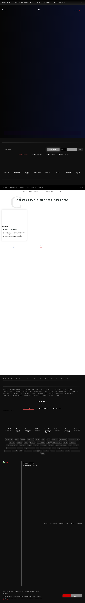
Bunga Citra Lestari (47, 173)
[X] (67, 187)
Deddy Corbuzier (37, 172)
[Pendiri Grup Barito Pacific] (77, 421)
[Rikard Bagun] (17, 164)
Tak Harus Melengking (37, 429)
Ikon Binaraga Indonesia (57, 429)
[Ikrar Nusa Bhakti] (27, 164)
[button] (80, 2)
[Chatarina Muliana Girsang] (14, 218)
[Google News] (74, 187)
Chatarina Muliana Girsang (10, 229)
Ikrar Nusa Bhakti (27, 173)
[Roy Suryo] (58, 164)
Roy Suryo (58, 172)
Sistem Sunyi (27, 191)
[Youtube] (70, 187)
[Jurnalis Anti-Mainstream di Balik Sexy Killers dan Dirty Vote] (47, 421)
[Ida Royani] (68, 164)
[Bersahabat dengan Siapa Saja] (27, 421)
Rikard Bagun (17, 172)
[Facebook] (60, 187)
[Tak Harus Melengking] (37, 421)
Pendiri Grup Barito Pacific (77, 429)
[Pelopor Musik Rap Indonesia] (8, 421)
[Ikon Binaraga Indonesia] (57, 421)
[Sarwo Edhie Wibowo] (78, 164)
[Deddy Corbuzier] (37, 164)
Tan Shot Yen (6, 172)
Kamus (36, 191)
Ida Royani (68, 172)
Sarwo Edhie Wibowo (78, 173)
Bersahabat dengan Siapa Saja (28, 430)
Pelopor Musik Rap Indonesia (8, 429)
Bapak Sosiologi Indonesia (18, 430)
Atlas (42, 191)
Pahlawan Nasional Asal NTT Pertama (67, 430)
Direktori (4, 226)
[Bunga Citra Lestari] (48, 164)
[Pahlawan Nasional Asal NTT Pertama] (67, 421)
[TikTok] (64, 187)
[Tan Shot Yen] (6, 164)
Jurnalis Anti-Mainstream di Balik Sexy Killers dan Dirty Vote (47, 431)
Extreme (59, 191)
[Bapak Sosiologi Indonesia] (17, 421)
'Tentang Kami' (6, 599)
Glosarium (50, 191)
